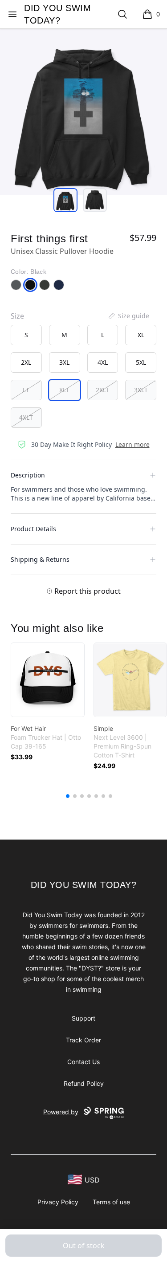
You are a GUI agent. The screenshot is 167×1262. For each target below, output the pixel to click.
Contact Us (83, 1061)
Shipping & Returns (40, 559)
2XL (26, 362)
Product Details (33, 529)
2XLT (103, 390)
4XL (103, 362)
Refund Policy (84, 1083)
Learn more (132, 444)
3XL (64, 362)
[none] (128, 316)
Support (83, 1018)
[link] (47, 680)
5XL (141, 362)
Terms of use (111, 1202)
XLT (64, 390)
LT (26, 390)
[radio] (26, 335)
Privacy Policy (57, 1202)
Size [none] (17, 316)
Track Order (83, 1040)
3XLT (141, 390)
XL (141, 335)
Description (28, 475)
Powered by (60, 1112)
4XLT (26, 417)
